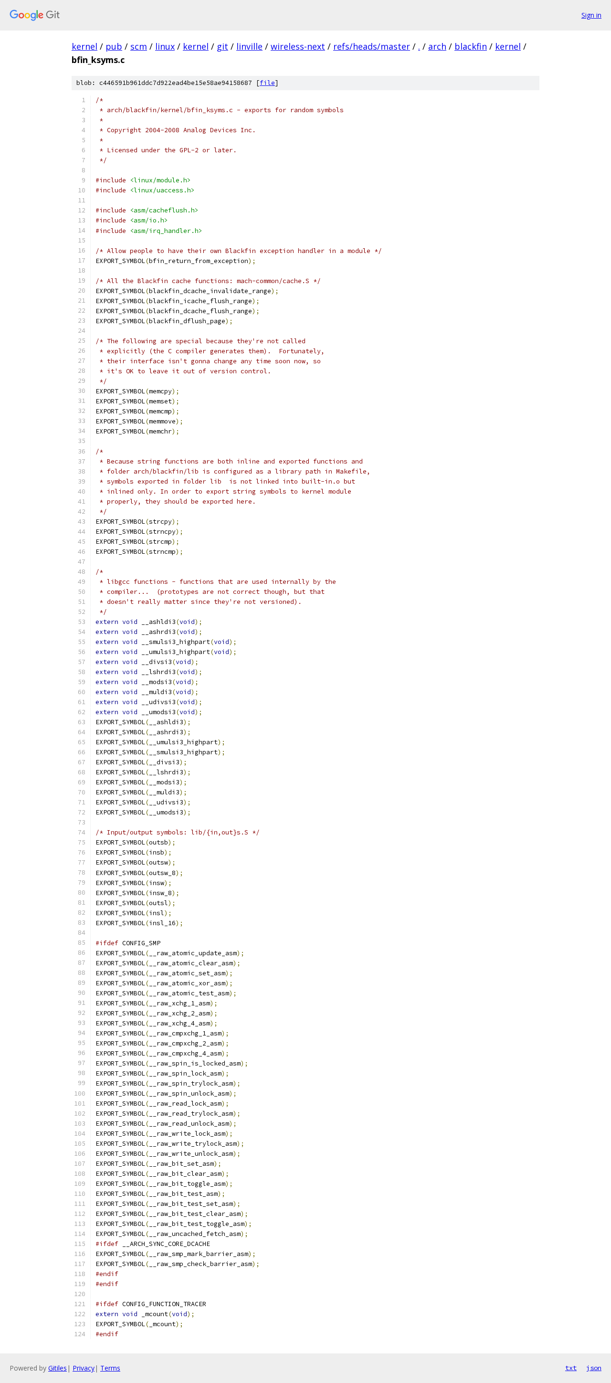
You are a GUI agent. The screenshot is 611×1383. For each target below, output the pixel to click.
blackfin (470, 46)
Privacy (84, 1367)
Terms (110, 1367)
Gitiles (57, 1367)
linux (165, 46)
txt (571, 1367)
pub (113, 46)
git (222, 46)
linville (249, 46)
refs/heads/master (371, 46)
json (593, 1367)
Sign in (591, 15)
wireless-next (298, 46)
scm (138, 46)
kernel (84, 46)
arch (437, 46)
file (267, 83)
